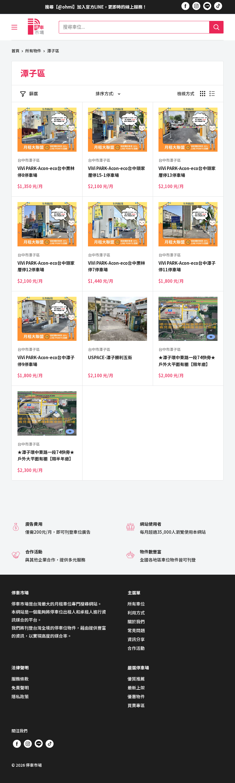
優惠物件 (136, 696)
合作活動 (136, 648)
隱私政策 (20, 696)
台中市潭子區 (28, 160)
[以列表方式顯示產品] (212, 93)
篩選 (33, 93)
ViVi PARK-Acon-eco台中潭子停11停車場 (187, 266)
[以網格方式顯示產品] (202, 93)
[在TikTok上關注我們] (218, 5)
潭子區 (53, 51)
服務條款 (20, 679)
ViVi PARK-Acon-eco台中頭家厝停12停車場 (46, 266)
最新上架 (136, 688)
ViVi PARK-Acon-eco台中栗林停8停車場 (46, 171)
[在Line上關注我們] (207, 6)
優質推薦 (136, 679)
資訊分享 (136, 639)
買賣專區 (136, 705)
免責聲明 (20, 688)
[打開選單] (14, 27)
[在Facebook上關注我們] (185, 5)
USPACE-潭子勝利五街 (110, 357)
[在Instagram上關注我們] (196, 5)
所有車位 (136, 604)
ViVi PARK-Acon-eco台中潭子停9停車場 (46, 360)
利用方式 (136, 613)
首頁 (15, 51)
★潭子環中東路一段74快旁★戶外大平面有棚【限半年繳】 (45, 455)
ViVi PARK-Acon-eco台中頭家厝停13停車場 (187, 171)
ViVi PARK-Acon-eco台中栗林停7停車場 (116, 266)
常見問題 (136, 630)
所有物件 (33, 51)
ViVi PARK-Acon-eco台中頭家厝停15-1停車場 (116, 171)
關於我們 (136, 621)
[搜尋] (216, 27)
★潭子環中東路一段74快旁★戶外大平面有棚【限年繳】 (186, 360)
